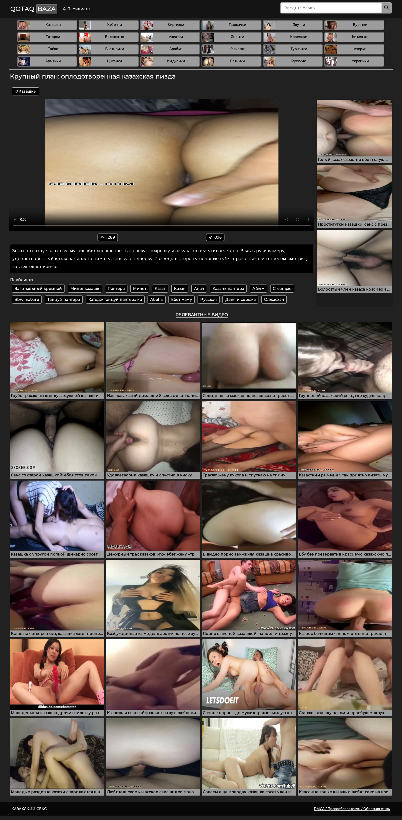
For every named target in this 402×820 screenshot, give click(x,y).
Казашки (53, 25)
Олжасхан (274, 299)
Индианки (176, 61)
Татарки (53, 37)
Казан (180, 288)
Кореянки (298, 37)
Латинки (237, 61)
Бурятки (360, 25)
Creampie (282, 288)
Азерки (360, 49)
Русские (298, 61)
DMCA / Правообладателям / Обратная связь (352, 809)
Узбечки (114, 25)
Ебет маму (181, 299)
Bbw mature (26, 299)
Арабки (175, 49)
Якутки (299, 25)
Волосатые (114, 37)
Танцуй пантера (63, 299)
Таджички (237, 25)
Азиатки (176, 37)
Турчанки (299, 49)
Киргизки (176, 25)
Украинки (360, 61)
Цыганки (114, 61)
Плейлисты (78, 9)
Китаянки (360, 37)
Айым (258, 288)
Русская (208, 299)
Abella (156, 299)
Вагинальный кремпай (38, 288)
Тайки (53, 49)
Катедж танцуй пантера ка (115, 299)
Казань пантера (228, 288)
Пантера (116, 288)
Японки (237, 37)
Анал (199, 288)
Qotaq (33, 9)
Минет (139, 288)
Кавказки (237, 49)
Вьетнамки (114, 49)
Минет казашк (85, 288)
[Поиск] (387, 8)
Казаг (160, 288)
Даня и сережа (240, 299)
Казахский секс (29, 808)
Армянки (53, 61)
